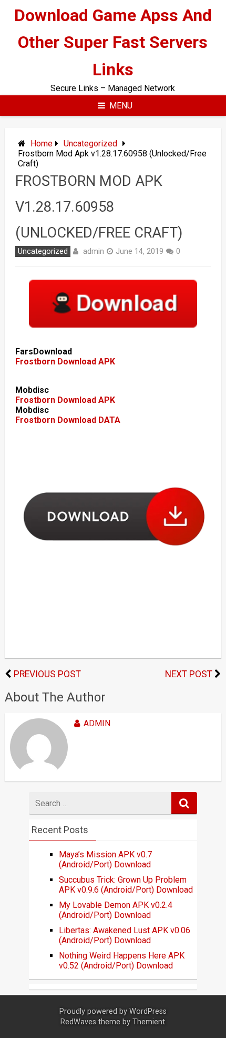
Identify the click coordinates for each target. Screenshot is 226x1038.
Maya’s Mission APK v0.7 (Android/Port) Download (105, 859)
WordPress (148, 1011)
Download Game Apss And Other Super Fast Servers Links (113, 42)
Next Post (188, 674)
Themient (148, 1021)
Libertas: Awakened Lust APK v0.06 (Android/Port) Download (124, 935)
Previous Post (47, 674)
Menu (120, 106)
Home (41, 144)
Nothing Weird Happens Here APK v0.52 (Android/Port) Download (121, 961)
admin (93, 251)
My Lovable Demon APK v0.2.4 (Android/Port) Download (115, 910)
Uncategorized (90, 144)
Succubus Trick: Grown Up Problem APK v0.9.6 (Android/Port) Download (126, 885)
